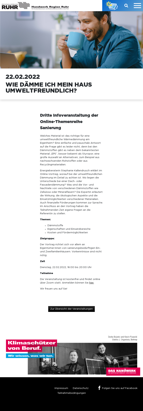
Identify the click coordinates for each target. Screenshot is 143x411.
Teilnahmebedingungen (71, 393)
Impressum (61, 388)
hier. (91, 283)
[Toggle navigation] (137, 5)
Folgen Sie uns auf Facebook (119, 388)
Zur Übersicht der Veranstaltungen (71, 309)
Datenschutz (80, 388)
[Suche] (126, 5)
